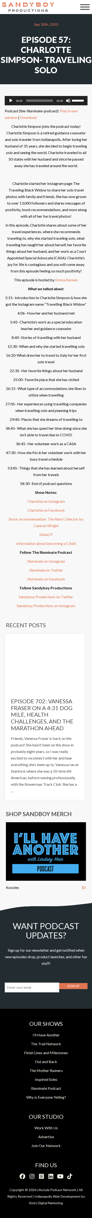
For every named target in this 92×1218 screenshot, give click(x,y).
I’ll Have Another (46, 1035)
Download (28, 117)
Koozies (12, 887)
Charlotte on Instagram (46, 501)
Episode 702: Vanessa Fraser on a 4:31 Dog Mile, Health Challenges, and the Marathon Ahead (42, 714)
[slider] (78, 100)
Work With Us (46, 1128)
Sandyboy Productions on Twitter (46, 596)
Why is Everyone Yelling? (46, 1097)
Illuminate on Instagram (46, 561)
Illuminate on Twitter (46, 570)
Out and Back (46, 1061)
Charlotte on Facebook (46, 510)
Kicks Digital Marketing (46, 1203)
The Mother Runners (46, 1070)
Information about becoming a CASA (46, 543)
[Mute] (68, 100)
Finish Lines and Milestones (46, 1052)
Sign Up (73, 986)
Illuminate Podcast (46, 1088)
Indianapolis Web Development (57, 1196)
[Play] (10, 100)
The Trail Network (46, 1044)
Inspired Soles (46, 1079)
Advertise (46, 1136)
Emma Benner (66, 280)
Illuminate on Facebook (46, 579)
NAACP (46, 534)
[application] (46, 100)
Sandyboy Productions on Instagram (46, 605)
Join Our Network (46, 1145)
